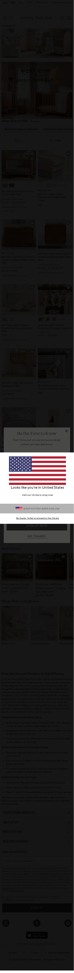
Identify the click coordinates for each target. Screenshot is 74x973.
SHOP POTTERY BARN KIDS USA (41, 508)
